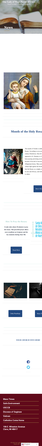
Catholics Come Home (13, 420)
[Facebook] (28, 361)
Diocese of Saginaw (12, 412)
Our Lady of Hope (20, 442)
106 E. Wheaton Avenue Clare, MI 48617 (14, 427)
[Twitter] (28, 367)
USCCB (6, 408)
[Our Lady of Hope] (19, 5)
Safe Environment (11, 403)
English (27, 444)
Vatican (6, 416)
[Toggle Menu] (38, 2)
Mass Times (8, 399)
